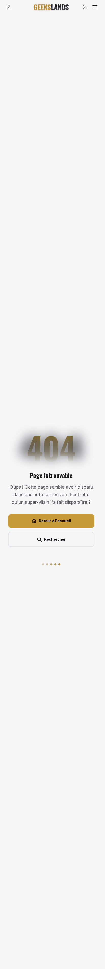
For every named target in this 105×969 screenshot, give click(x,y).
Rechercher (55, 539)
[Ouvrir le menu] (94, 7)
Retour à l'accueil (55, 521)
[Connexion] (8, 7)
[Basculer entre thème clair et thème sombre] (84, 7)
